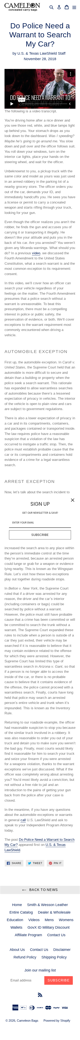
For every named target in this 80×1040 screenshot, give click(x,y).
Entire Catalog (21, 912)
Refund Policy (25, 957)
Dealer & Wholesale (54, 912)
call (23, 820)
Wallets (16, 927)
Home (17, 905)
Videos (34, 920)
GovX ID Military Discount (48, 927)
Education (15, 920)
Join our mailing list (40, 970)
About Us (17, 950)
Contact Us (56, 935)
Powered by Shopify (56, 1020)
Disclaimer (62, 950)
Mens (49, 920)
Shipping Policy (54, 957)
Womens (66, 920)
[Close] (73, 500)
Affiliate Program (28, 935)
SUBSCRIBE (40, 535)
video (36, 253)
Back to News (43, 890)
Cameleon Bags (27, 1020)
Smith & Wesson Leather (47, 905)
